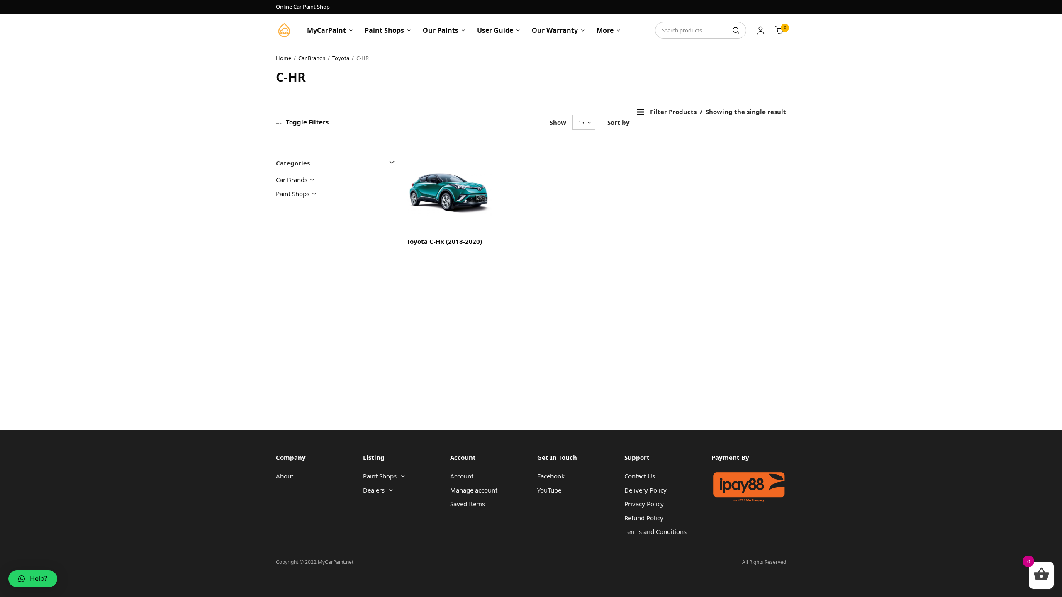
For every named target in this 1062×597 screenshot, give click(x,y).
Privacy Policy (644, 504)
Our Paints (440, 30)
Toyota (340, 58)
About (284, 476)
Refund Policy (643, 518)
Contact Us (639, 476)
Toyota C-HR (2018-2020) (444, 241)
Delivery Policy (645, 490)
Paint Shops (384, 30)
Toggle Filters (307, 122)
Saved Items (467, 504)
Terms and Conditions (655, 531)
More (605, 30)
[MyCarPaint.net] (284, 30)
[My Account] (761, 30)
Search (736, 30)
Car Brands (311, 58)
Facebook (551, 476)
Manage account (473, 490)
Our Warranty (555, 30)
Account (461, 476)
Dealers (374, 490)
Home (283, 58)
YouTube (549, 490)
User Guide (495, 30)
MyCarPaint (326, 30)
